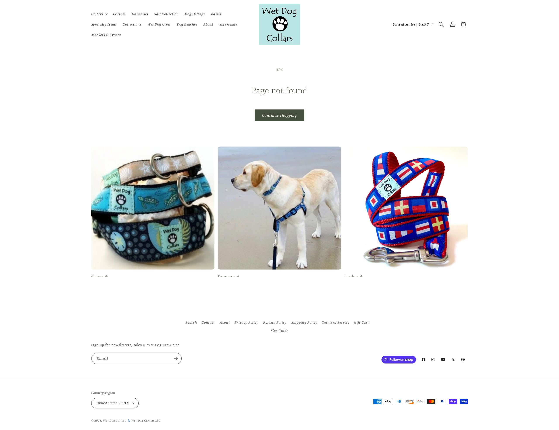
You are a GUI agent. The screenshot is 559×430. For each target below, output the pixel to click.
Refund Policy (274, 322)
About (225, 322)
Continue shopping (279, 115)
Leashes (351, 276)
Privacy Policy (246, 322)
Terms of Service (335, 322)
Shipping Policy (304, 322)
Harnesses (226, 276)
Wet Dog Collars (114, 420)
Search (191, 322)
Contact (208, 322)
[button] (99, 14)
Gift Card (361, 322)
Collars (97, 276)
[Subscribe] (175, 358)
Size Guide (279, 330)
